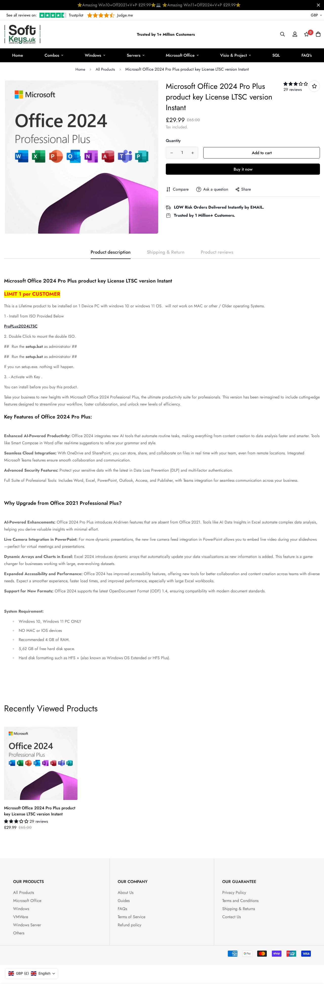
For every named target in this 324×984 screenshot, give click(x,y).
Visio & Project (233, 55)
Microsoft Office (180, 55)
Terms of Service (131, 917)
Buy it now (243, 169)
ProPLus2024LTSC (20, 326)
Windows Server (27, 925)
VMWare (20, 917)
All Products (105, 69)
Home (17, 55)
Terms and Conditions (240, 900)
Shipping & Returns (238, 909)
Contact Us (231, 917)
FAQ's (306, 55)
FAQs (122, 909)
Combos (52, 55)
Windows (93, 55)
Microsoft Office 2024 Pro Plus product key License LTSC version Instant (39, 811)
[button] (296, 84)
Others (18, 933)
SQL (276, 55)
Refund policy (129, 925)
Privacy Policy (234, 892)
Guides (124, 900)
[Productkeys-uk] (22, 34)
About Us (125, 892)
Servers (133, 55)
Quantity (173, 141)
